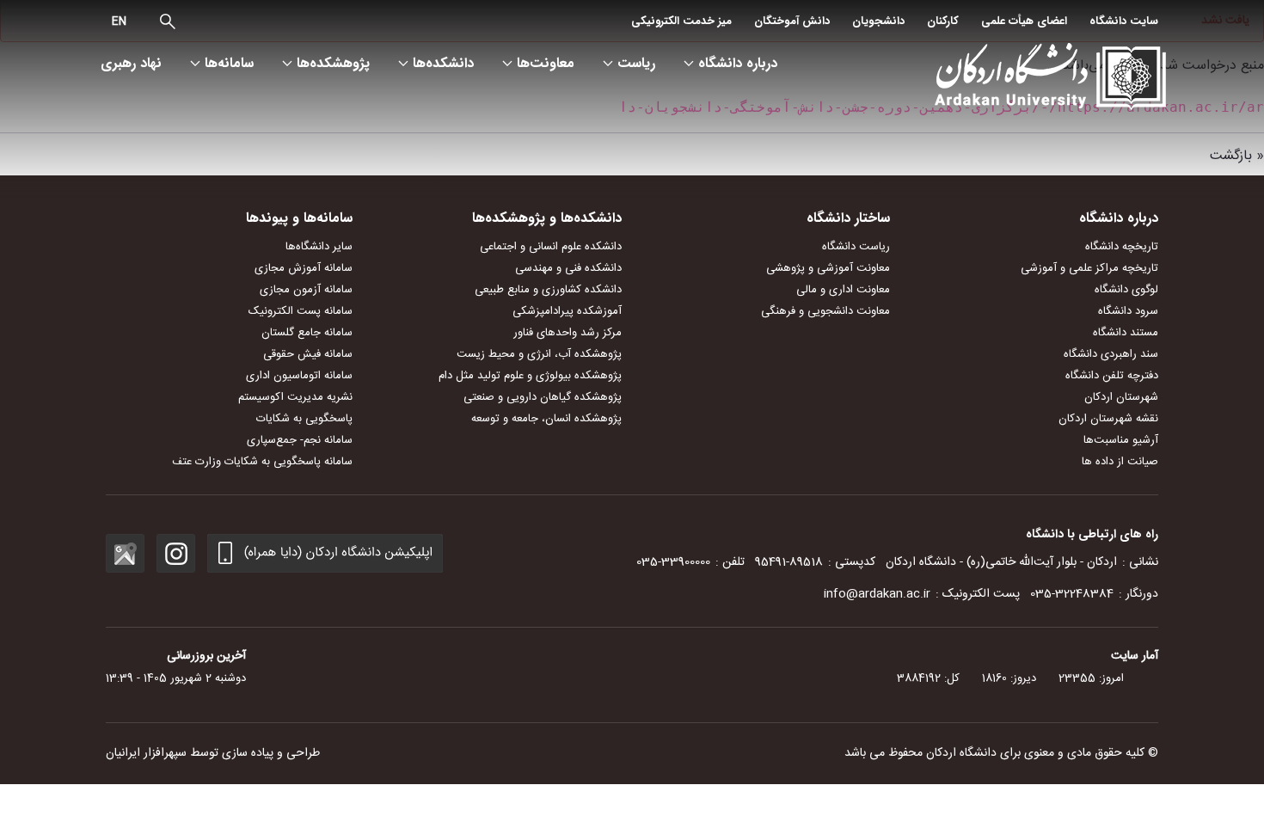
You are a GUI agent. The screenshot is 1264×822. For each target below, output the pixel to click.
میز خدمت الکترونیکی (681, 21)
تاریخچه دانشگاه (1121, 246)
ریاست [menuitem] (636, 63)
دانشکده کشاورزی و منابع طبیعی (548, 289)
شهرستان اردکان (1121, 397)
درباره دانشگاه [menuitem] (737, 63)
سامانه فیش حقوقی (308, 354)
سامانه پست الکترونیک (301, 311)
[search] (167, 21)
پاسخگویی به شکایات (304, 418)
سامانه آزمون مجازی (306, 289)
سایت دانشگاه (1123, 21)
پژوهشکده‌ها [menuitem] (333, 63)
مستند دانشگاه (1125, 332)
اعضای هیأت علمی (1024, 21)
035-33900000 (673, 562)
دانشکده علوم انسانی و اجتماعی (551, 246)
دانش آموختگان (792, 21)
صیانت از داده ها (1120, 461)
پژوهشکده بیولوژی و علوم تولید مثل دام (530, 375)
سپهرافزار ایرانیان (146, 753)
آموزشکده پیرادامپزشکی (567, 311)
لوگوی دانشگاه (1126, 289)
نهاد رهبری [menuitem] (131, 63)
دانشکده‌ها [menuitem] (443, 63)
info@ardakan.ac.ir (877, 594)
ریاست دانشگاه (856, 246)
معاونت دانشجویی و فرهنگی (825, 311)
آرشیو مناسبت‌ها (1120, 440)
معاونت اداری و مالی (843, 289)
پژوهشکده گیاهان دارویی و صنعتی (542, 397)
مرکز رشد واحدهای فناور (567, 332)
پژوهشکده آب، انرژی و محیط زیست (539, 354)
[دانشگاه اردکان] (1042, 77)
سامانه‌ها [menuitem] (229, 63)
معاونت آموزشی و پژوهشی (828, 268)
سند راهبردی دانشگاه (1111, 354)
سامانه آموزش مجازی (304, 268)
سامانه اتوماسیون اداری (299, 375)
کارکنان (943, 21)
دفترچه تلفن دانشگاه (1111, 375)
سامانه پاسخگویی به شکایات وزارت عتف (262, 461)
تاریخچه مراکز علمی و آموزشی (1089, 268)
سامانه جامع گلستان (307, 332)
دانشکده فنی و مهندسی (568, 268)
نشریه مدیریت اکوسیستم (295, 397)
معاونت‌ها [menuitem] (545, 63)
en (119, 21)
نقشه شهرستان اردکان (1108, 418)
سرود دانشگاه (1128, 311)
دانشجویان (878, 21)
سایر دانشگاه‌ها (319, 246)
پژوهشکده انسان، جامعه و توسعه (546, 418)
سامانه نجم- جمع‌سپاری (300, 440)
